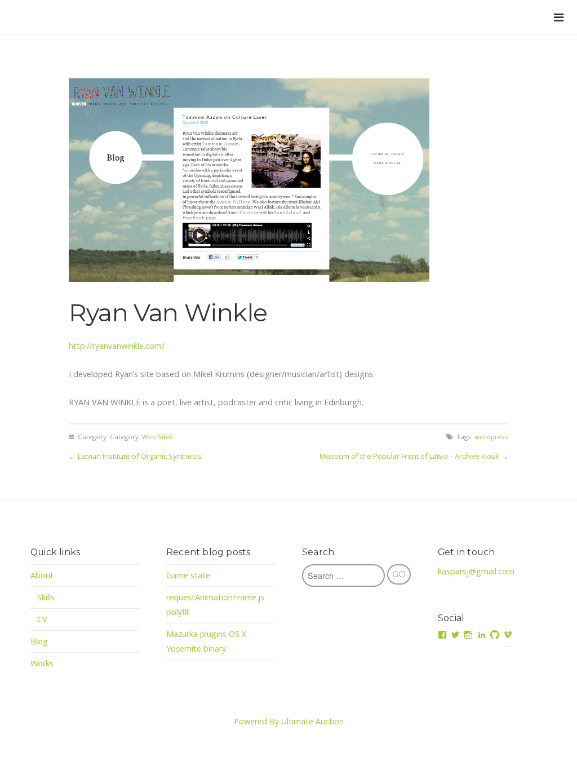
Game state (188, 575)
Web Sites (157, 436)
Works (42, 663)
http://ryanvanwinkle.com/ (117, 345)
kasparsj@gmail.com (476, 571)
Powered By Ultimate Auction (289, 721)
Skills (46, 597)
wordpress (491, 436)
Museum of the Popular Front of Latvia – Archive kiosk (409, 456)
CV (42, 619)
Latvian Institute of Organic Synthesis (140, 456)
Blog (39, 641)
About (42, 575)
